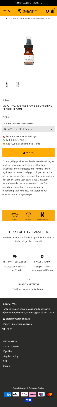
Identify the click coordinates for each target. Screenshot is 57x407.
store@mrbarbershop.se (16, 319)
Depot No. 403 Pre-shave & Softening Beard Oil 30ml (31, 18)
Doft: (18, 124)
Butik (4, 361)
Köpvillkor (7, 351)
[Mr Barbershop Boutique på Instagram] (7, 329)
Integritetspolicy (10, 356)
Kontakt (6, 366)
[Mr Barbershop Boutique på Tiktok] (11, 329)
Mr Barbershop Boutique (35, 388)
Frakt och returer (10, 346)
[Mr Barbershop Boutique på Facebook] (3, 329)
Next (51, 52)
